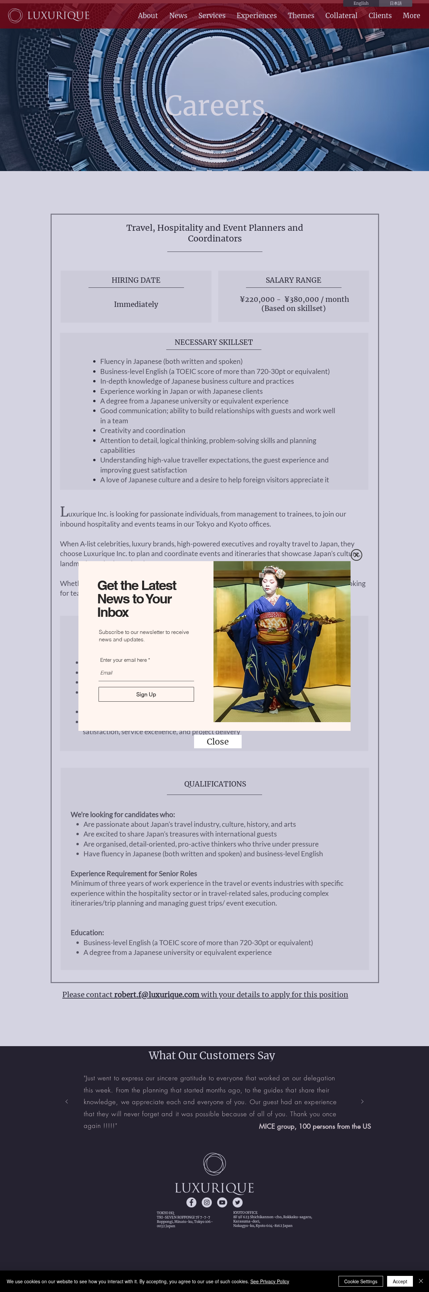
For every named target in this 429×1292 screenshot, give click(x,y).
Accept (400, 1281)
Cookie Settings (360, 1281)
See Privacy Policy (269, 1281)
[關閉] (421, 1281)
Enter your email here (123, 659)
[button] (356, 555)
